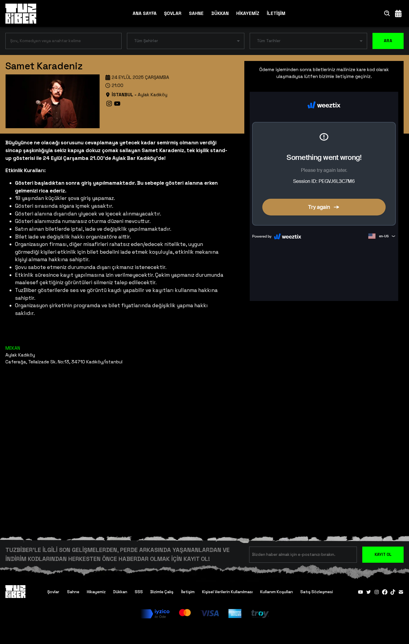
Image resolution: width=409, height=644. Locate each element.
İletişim (188, 591)
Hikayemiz (96, 591)
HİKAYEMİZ (247, 13)
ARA (388, 40)
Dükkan (120, 591)
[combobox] (59, 42)
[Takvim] (398, 13)
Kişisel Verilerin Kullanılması (227, 591)
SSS (139, 591)
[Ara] (387, 13)
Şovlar (53, 591)
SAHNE (196, 13)
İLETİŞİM (276, 13)
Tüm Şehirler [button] (146, 40)
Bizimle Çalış (161, 591)
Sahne (73, 591)
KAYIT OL (383, 554)
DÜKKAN (220, 13)
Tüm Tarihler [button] (269, 40)
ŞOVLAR (172, 13)
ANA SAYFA (145, 13)
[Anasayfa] (20, 13)
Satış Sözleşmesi (316, 591)
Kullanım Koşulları (276, 591)
